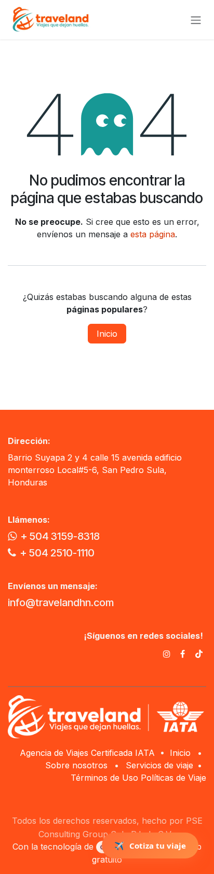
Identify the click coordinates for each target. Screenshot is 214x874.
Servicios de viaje (159, 765)
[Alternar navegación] (195, 20)
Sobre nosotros (76, 765)
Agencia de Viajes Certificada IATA (88, 753)
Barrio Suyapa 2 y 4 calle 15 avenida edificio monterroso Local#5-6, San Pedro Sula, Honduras (95, 470)
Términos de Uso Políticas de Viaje (138, 777)
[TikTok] (199, 654)
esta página (152, 234)
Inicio (107, 333)
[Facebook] (182, 654)
